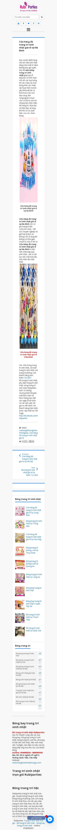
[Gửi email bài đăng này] (23, 441)
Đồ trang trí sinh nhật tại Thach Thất (33, 617)
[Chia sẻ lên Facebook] (30, 441)
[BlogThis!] (25, 441)
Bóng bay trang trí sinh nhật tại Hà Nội (25, 667)
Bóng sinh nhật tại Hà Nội (26, 679)
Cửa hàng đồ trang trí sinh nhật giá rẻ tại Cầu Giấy (33, 537)
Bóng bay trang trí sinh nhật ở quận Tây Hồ (33, 603)
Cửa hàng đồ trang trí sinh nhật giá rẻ (28, 435)
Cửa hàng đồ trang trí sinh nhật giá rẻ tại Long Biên (33, 511)
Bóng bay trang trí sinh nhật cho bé (25, 661)
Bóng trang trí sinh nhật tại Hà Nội (25, 685)
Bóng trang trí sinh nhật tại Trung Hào (34, 523)
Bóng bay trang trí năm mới (25, 654)
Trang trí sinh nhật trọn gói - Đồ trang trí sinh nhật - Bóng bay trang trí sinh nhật (28, 823)
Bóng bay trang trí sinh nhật (33, 589)
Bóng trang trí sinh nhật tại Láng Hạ (34, 575)
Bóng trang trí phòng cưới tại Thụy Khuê (32, 550)
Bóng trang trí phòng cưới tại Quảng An (32, 563)
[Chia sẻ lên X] (28, 441)
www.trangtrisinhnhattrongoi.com (26, 762)
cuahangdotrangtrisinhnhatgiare (28, 431)
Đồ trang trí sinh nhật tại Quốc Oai (33, 629)
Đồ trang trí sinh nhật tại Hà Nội (25, 702)
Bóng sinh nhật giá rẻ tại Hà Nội (25, 674)
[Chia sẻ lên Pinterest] (33, 441)
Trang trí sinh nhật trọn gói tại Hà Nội (25, 691)
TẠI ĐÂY (27, 378)
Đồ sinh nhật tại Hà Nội (25, 697)
